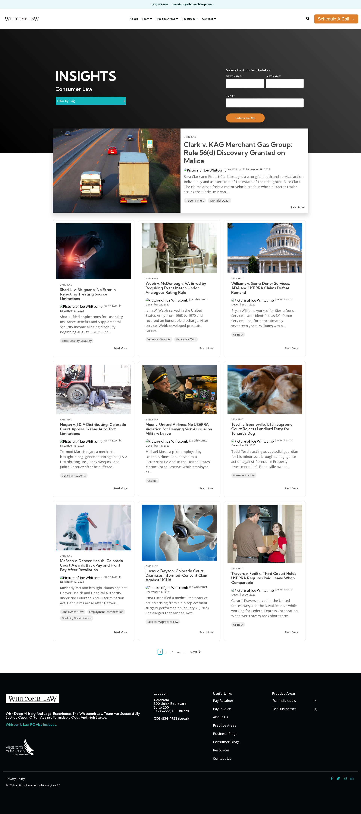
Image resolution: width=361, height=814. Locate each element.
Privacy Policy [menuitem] (15, 779)
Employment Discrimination (106, 612)
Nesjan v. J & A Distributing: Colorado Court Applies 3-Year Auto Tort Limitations (93, 429)
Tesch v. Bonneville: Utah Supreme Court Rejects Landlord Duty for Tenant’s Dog (262, 429)
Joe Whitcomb (112, 305)
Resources (189, 18)
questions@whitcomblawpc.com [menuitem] (192, 4)
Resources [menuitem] (221, 750)
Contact (208, 18)
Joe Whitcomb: (237, 169)
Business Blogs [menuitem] (225, 733)
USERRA (238, 334)
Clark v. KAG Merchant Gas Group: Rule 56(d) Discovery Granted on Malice (238, 152)
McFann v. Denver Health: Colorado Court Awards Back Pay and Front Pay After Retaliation (91, 565)
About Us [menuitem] (220, 717)
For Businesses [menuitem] (284, 709)
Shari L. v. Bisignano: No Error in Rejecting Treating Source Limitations (88, 294)
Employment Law (72, 612)
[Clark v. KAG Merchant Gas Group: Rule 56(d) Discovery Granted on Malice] (116, 170)
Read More (298, 207)
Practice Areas (166, 18)
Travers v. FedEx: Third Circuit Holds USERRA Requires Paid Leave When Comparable (263, 578)
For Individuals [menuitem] (284, 700)
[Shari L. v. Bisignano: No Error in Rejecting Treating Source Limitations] (93, 251)
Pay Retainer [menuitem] (223, 700)
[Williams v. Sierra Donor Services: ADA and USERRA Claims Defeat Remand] (265, 248)
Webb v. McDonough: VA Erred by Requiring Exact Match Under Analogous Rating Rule (176, 288)
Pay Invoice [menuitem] (222, 709)
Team (146, 18)
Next (193, 652)
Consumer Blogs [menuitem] (226, 742)
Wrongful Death (219, 200)
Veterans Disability (159, 339)
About (134, 18)
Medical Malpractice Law (162, 622)
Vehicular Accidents (74, 475)
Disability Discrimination (77, 618)
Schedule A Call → (336, 18)
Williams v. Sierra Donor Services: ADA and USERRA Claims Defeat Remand (260, 288)
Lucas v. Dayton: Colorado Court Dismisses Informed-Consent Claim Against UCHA (177, 575)
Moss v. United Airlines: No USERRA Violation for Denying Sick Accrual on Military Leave (179, 429)
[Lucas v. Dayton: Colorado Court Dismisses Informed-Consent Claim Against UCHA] (179, 533)
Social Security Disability (77, 340)
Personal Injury (195, 200)
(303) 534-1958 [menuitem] (160, 4)
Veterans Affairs (186, 339)
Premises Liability (244, 475)
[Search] (308, 18)
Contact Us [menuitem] (222, 758)
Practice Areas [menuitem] (224, 725)
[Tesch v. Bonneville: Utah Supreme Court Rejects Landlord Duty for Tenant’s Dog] (265, 389)
